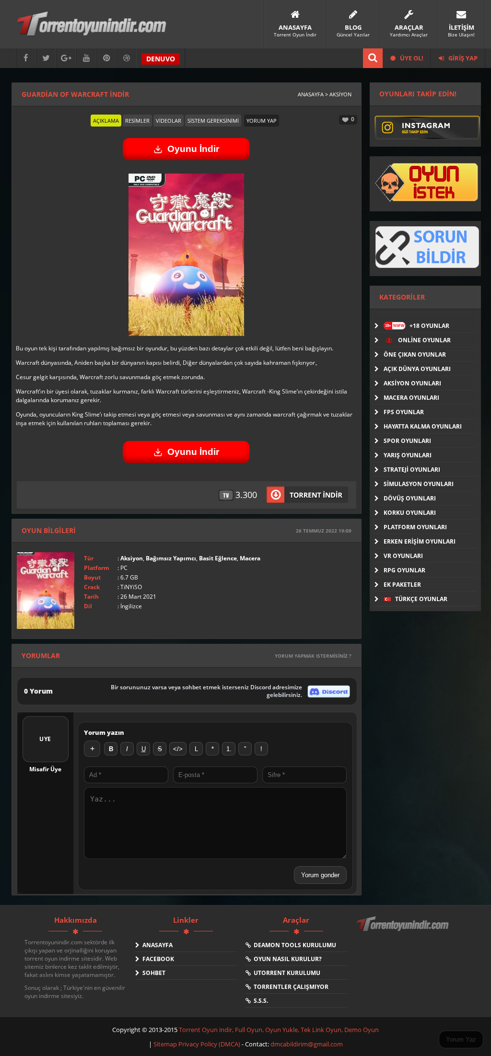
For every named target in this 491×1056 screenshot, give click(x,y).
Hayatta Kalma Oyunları (423, 426)
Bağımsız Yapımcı (171, 558)
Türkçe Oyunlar (420, 599)
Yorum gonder (320, 875)
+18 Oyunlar (417, 326)
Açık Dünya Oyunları (417, 369)
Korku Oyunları (410, 513)
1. (229, 749)
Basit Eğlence (218, 558)
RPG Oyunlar (404, 570)
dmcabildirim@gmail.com (306, 1044)
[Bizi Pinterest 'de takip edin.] (106, 58)
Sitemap (165, 1044)
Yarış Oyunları (408, 455)
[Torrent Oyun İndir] (404, 930)
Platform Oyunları (415, 527)
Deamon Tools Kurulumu (293, 945)
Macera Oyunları (411, 398)
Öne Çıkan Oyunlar (415, 354)
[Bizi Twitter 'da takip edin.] (46, 58)
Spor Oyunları (407, 441)
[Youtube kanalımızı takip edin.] (86, 58)
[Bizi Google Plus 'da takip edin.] (66, 58)
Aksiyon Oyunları (412, 383)
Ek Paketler (402, 584)
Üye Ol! (410, 58)
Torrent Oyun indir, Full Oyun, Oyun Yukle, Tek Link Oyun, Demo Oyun (279, 1029)
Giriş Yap (462, 58)
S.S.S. (259, 1001)
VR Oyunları (403, 556)
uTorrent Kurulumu (285, 973)
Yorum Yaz (461, 1039)
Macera (250, 558)
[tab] (106, 121)
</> (178, 749)
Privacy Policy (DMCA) (209, 1044)
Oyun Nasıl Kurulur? (286, 959)
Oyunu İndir (193, 149)
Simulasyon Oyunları (419, 484)
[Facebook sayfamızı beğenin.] (26, 58)
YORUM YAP (261, 120)
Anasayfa (156, 945)
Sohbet (152, 973)
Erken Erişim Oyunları (420, 541)
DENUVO (160, 58)
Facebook (157, 959)
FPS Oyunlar (404, 412)
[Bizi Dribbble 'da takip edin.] (127, 58)
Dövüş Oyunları (410, 498)
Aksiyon (131, 558)
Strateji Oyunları (412, 469)
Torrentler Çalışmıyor (289, 987)
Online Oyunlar (424, 340)
